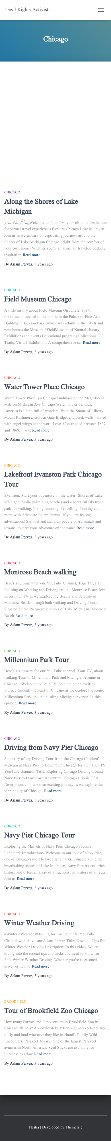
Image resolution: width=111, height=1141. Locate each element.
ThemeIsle (73, 1127)
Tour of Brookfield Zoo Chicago (51, 1011)
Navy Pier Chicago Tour (39, 836)
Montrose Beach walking (40, 572)
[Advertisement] (55, 119)
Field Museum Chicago (38, 299)
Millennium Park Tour (36, 660)
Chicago (12, 192)
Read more (31, 255)
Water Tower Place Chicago (44, 387)
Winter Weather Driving (39, 923)
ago (43, 264)
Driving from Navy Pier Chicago (51, 748)
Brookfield (15, 1001)
